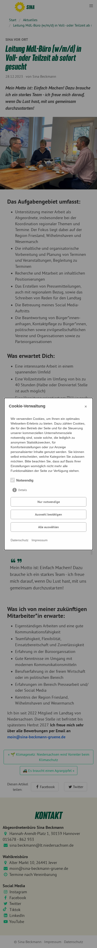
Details (22, 490)
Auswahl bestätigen (48, 514)
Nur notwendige (48, 502)
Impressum (40, 540)
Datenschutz (19, 540)
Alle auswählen (48, 527)
